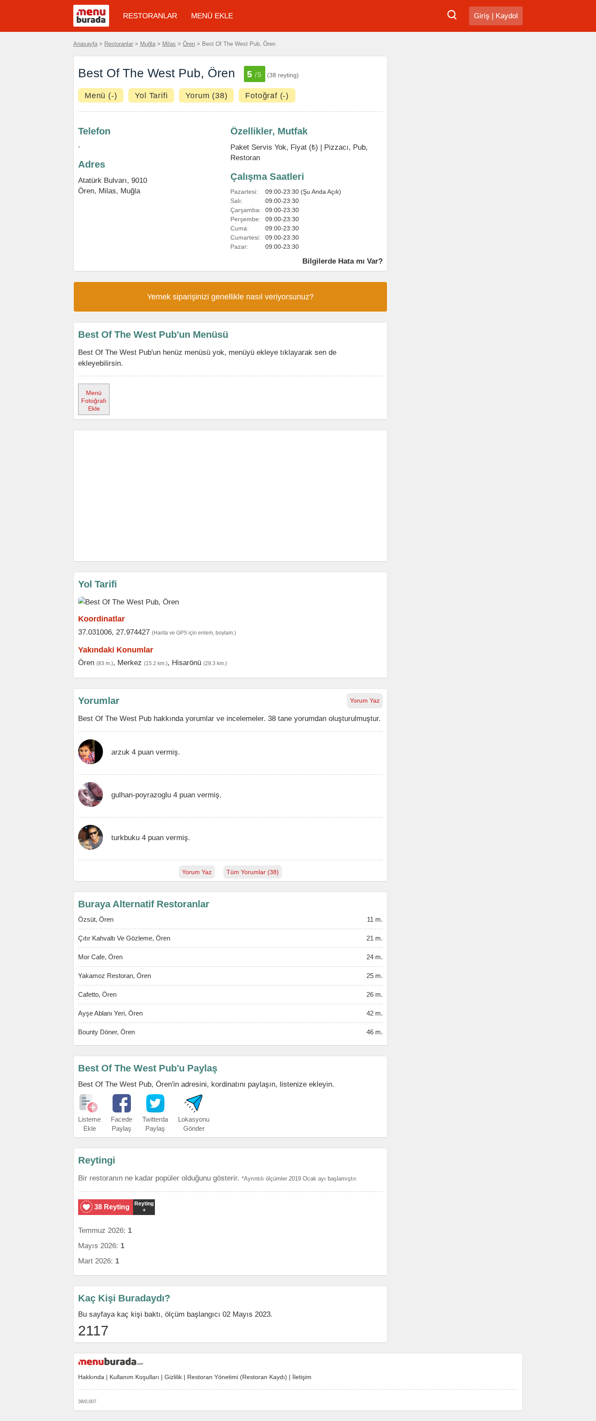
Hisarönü (186, 662)
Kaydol (507, 16)
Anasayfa (85, 44)
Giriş (482, 16)
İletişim (302, 1376)
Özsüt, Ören (95, 919)
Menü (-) (101, 95)
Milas (169, 44)
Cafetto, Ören (97, 994)
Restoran (245, 157)
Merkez (129, 662)
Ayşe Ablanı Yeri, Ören (110, 1013)
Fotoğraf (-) (267, 95)
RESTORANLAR (150, 16)
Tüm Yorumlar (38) (252, 871)
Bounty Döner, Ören (106, 1032)
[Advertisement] (230, 496)
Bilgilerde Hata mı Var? (342, 261)
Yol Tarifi (151, 95)
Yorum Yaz (365, 700)
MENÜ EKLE (212, 16)
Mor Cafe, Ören (100, 957)
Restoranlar (118, 44)
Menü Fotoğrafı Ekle (93, 400)
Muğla (147, 44)
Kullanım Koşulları (134, 1376)
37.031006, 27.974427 (114, 632)
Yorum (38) (206, 95)
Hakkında (91, 1376)
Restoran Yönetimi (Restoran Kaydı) (237, 1376)
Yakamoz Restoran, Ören (114, 975)
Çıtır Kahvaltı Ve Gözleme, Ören (124, 938)
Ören (189, 44)
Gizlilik (173, 1376)
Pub (359, 147)
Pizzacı (336, 147)
